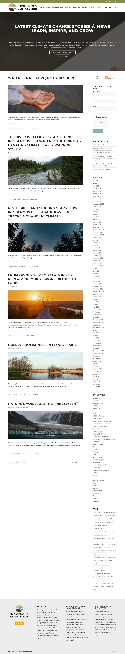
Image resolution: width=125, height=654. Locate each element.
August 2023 (97, 268)
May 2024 (96, 245)
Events (95, 449)
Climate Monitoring (99, 434)
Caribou (95, 518)
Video (95, 496)
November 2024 (98, 230)
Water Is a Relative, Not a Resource (42, 78)
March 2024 (97, 250)
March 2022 (97, 312)
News (94, 483)
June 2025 (96, 212)
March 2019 (97, 387)
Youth (94, 589)
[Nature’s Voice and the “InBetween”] (45, 425)
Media (95, 475)
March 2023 (97, 281)
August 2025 (97, 206)
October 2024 (97, 232)
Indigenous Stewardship (99, 557)
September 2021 (98, 327)
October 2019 (97, 371)
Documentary (97, 447)
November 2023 (98, 261)
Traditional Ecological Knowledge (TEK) (103, 576)
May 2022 (96, 307)
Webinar (95, 586)
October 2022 (97, 294)
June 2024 (96, 242)
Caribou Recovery (103, 518)
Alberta (95, 400)
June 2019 (96, 379)
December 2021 (98, 320)
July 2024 (96, 240)
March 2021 (97, 343)
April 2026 (96, 186)
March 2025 (97, 219)
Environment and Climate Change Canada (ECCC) (104, 540)
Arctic (95, 406)
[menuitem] (41, 7)
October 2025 (97, 201)
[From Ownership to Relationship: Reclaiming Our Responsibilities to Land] (45, 304)
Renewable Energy (98, 567)
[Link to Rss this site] (115, 1)
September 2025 (98, 204)
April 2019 (96, 384)
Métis (95, 478)
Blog (10, 81)
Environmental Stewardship (100, 535)
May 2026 (96, 183)
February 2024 (97, 253)
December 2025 (98, 196)
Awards (95, 411)
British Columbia (98, 416)
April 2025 (96, 217)
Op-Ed (14, 286)
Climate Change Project (100, 429)
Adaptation (96, 398)
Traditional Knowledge (99, 580)
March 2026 (97, 188)
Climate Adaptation (98, 522)
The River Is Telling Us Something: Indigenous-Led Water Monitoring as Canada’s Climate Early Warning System (44, 143)
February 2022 (97, 315)
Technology (96, 493)
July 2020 (96, 364)
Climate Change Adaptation (102, 421)
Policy (105, 563)
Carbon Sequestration (109, 515)
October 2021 (97, 325)
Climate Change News (100, 426)
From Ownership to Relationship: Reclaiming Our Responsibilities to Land (42, 279)
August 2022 (97, 299)
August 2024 (97, 237)
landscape (100, 560)
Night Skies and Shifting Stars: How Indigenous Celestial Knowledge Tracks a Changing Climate (43, 212)
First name (96, 91)
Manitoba (96, 472)
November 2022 (98, 291)
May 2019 (96, 382)
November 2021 (98, 322)
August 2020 (97, 361)
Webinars (96, 501)
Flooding (96, 452)
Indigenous (96, 550)
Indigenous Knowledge (99, 554)
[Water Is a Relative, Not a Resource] (45, 99)
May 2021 (96, 338)
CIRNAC (112, 518)
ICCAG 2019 (97, 467)
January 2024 (97, 255)
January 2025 (97, 224)
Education (110, 531)
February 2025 (97, 222)
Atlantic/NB (97, 408)
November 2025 (98, 199)
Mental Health (108, 560)
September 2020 (98, 358)
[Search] (115, 7)
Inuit (94, 560)
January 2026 (97, 193)
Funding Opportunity (100, 465)
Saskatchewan (97, 490)
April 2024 (96, 248)
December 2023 (98, 258)
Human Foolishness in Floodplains (42, 345)
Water (31, 407)
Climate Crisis (97, 431)
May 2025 (96, 214)
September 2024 (98, 235)
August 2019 (97, 374)
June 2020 (96, 366)
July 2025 (96, 209)
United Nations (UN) (108, 583)
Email (95, 106)
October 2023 (97, 263)
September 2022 (98, 297)
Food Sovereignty (98, 460)
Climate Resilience (98, 528)
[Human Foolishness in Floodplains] (45, 366)
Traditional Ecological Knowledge (101, 573)
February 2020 (97, 369)
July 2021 (96, 333)
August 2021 (97, 330)
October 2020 (97, 356)
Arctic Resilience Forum (110, 512)
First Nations (96, 544)
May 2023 (96, 276)
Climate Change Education (101, 424)
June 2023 (96, 273)
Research (107, 567)
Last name (96, 99)
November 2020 (98, 353)
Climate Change (17, 348)
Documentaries (98, 444)
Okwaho (99, 630)
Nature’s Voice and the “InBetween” (43, 404)
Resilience (96, 570)
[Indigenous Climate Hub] (22, 7)
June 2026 (96, 181)
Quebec (95, 488)
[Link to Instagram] (112, 1)
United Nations (97, 583)
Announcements (98, 403)
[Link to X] (106, 1)
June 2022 (96, 304)
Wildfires (102, 586)
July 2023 (96, 271)
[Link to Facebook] (109, 1)
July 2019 (96, 376)
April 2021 (96, 340)
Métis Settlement (98, 480)
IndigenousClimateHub (29, 128)
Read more (11, 123)
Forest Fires (96, 462)
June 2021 (96, 335)
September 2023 (98, 266)
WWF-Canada (109, 586)
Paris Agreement (97, 563)
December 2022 (98, 289)
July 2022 (96, 302)
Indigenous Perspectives (101, 470)
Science (103, 570)
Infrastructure (111, 557)
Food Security (97, 457)
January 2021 (97, 348)
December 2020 (98, 351)
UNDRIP (109, 580)
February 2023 (97, 284)
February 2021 (97, 345)
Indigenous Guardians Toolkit (108, 550)
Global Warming (108, 547)
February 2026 (97, 191)
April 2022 (96, 309)
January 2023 (97, 286)
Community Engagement (101, 436)
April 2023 (96, 279)
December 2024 (98, 227)
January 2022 (97, 317)
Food (94, 455)
